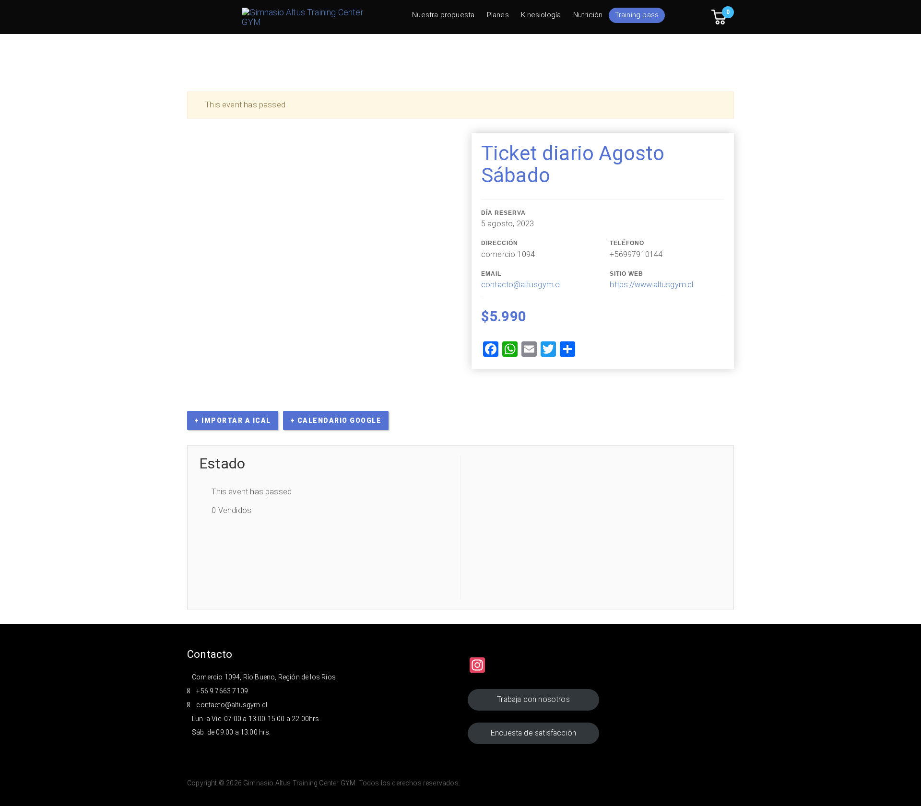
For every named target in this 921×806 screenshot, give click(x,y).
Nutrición (588, 15)
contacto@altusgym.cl (521, 284)
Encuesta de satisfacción (533, 732)
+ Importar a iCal (232, 420)
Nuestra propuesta (443, 15)
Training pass (637, 15)
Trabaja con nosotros (533, 699)
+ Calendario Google (336, 420)
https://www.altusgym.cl (651, 284)
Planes (498, 15)
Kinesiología (541, 15)
